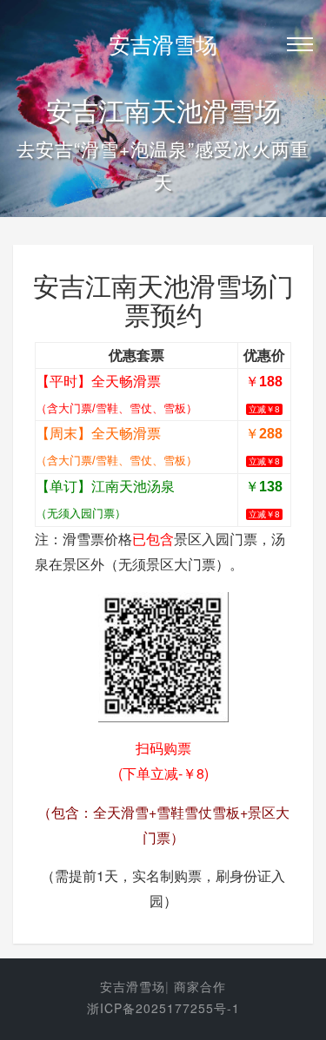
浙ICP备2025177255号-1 (163, 1008)
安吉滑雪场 (163, 43)
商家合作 (200, 986)
